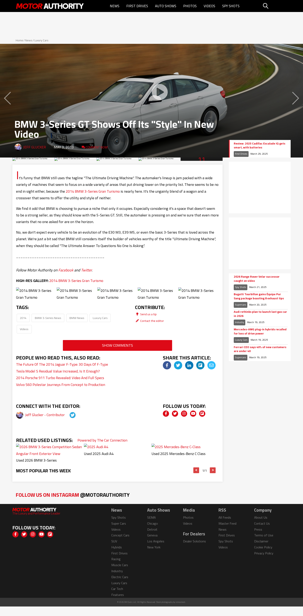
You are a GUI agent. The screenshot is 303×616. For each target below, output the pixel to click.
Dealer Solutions (194, 541)
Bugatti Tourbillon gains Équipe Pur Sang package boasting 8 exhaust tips (259, 296)
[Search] (276, 6)
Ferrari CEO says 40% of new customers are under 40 (260, 349)
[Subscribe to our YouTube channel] (193, 414)
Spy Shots (231, 6)
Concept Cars (120, 535)
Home (19, 40)
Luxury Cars (41, 40)
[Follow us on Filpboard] (202, 414)
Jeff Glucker (34, 147)
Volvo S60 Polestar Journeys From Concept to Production (60, 384)
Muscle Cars (119, 565)
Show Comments (117, 345)
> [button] (213, 470)
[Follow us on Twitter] (175, 414)
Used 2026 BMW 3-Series (36, 460)
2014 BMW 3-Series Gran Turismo (93, 191)
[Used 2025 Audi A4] (96, 446)
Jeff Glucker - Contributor (45, 414)
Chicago (152, 523)
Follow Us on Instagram (73, 495)
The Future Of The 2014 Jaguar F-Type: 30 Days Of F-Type (62, 364)
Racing (116, 559)
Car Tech (117, 589)
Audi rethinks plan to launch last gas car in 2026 (260, 314)
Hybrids (116, 547)
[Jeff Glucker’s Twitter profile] (69, 414)
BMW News (76, 318)
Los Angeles (155, 541)
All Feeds (224, 517)
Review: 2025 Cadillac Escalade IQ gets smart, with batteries (259, 146)
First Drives (137, 6)
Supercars (240, 304)
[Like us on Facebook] (166, 414)
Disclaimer (261, 541)
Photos (190, 6)
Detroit (152, 529)
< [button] (196, 470)
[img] (167, 365)
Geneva (152, 535)
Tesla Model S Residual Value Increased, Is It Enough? (58, 371)
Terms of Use (263, 535)
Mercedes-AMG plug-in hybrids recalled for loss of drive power (260, 331)
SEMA (151, 517)
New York (153, 547)
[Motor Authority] (50, 6)
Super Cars (118, 523)
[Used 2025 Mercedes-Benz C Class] (176, 446)
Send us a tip (148, 314)
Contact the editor (152, 321)
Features (117, 595)
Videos (209, 6)
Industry (239, 322)
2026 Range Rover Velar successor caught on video (257, 279)
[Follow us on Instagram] (184, 414)
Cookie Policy (263, 547)
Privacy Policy (263, 553)
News (114, 6)
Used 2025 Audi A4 (99, 453)
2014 (23, 318)
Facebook (65, 270)
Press (258, 529)
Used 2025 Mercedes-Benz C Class (179, 453)
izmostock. (181, 602)
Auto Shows (165, 6)
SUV (114, 541)
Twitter (86, 270)
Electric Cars (119, 577)
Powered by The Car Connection (102, 440)
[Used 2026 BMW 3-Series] (49, 453)
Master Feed (227, 523)
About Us (260, 517)
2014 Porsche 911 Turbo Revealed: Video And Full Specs (60, 377)
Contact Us (262, 523)
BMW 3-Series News (48, 318)
